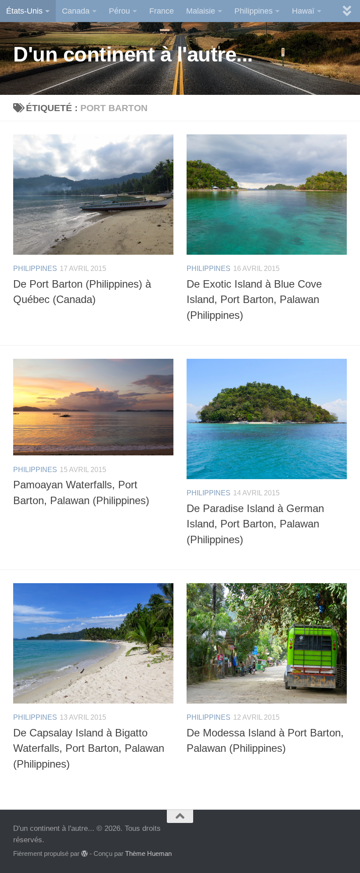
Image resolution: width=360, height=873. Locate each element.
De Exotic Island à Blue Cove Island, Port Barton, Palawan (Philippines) (254, 299)
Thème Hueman (148, 853)
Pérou (119, 11)
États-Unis (24, 11)
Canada (76, 11)
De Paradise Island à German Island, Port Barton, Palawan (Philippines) (255, 524)
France (161, 11)
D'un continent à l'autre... (133, 54)
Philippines (253, 11)
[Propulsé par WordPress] (84, 854)
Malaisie (200, 11)
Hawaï (303, 11)
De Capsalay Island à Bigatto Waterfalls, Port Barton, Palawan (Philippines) (88, 748)
